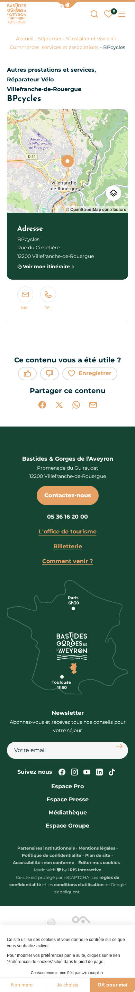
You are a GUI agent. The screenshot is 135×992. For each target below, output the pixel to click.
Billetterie (67, 546)
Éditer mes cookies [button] (99, 862)
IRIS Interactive (84, 869)
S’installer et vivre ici (91, 39)
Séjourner (50, 39)
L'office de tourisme (68, 531)
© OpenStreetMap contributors (96, 209)
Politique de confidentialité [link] (51, 855)
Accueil (25, 39)
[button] (67, 5)
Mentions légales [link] (97, 848)
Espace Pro (67, 786)
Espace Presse (67, 799)
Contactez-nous (67, 495)
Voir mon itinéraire (46, 266)
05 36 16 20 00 (67, 516)
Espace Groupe (67, 825)
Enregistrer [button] (95, 373)
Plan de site (97, 855)
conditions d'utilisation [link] (79, 884)
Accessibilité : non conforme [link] (43, 862)
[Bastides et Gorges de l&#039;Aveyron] (16, 13)
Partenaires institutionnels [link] (46, 848)
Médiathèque (67, 812)
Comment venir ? (67, 561)
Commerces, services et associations (54, 47)
